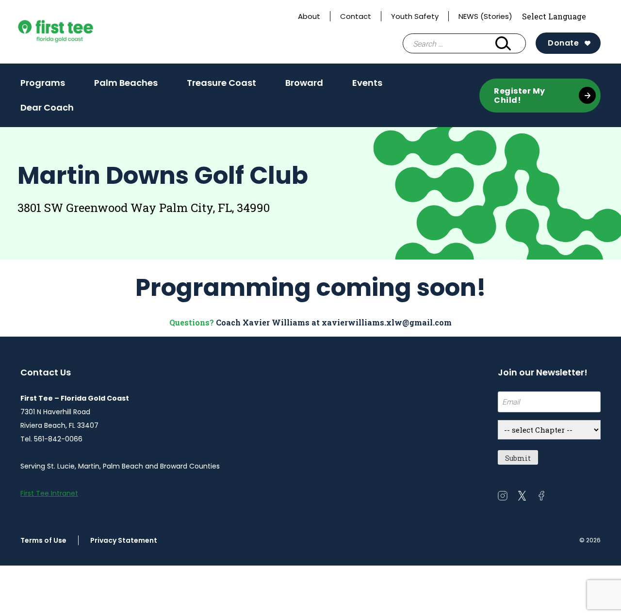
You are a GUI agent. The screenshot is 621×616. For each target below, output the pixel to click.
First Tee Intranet (49, 493)
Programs (42, 83)
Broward (304, 86)
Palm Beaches (126, 86)
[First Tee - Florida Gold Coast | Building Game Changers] (73, 32)
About (309, 16)
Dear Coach (47, 107)
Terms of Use (43, 540)
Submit (518, 458)
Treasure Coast (221, 86)
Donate (563, 43)
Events (367, 86)
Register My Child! (519, 95)
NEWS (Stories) (485, 16)
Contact (355, 16)
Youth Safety (415, 16)
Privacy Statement (123, 540)
